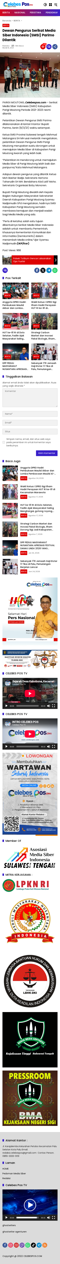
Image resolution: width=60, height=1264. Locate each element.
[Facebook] (37, 270)
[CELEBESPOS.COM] (17, 4)
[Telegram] (49, 270)
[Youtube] (16, 1245)
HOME (5, 1168)
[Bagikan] (55, 46)
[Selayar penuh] (53, 705)
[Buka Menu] (50, 4)
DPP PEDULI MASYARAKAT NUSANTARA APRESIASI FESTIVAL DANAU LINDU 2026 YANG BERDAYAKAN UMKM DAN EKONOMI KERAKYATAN (14, 366)
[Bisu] (48, 705)
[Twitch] (22, 1245)
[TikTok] (33, 1245)
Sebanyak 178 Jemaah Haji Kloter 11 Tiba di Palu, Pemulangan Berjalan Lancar (43, 366)
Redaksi (6, 46)
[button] (45, 4)
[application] (30, 693)
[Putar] (6, 705)
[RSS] (44, 1245)
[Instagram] (10, 1245)
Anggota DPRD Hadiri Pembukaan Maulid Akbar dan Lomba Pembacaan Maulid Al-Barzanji (15, 305)
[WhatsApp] (55, 270)
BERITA (6, 25)
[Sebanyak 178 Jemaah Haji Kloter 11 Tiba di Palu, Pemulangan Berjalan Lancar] (44, 351)
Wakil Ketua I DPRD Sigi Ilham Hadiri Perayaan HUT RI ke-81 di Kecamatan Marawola (43, 305)
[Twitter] (43, 270)
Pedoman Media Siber (14, 1173)
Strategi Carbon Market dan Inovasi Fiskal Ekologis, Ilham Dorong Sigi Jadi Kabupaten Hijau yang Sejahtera (43, 335)
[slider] (27, 1217)
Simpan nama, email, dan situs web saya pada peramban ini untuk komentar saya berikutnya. (28, 442)
